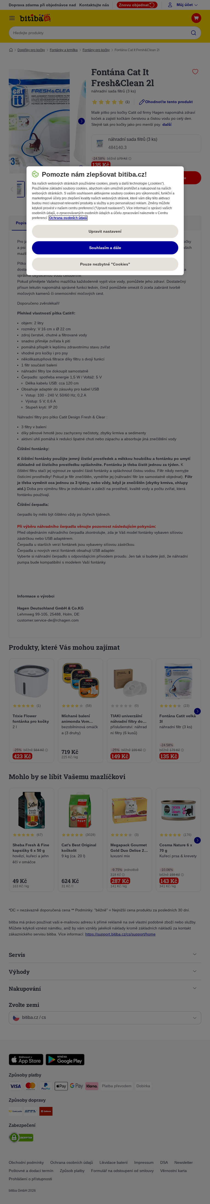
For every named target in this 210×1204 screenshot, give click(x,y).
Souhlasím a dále (105, 248)
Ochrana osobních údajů (68, 218)
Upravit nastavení (105, 231)
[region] (105, 221)
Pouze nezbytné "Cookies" (105, 264)
